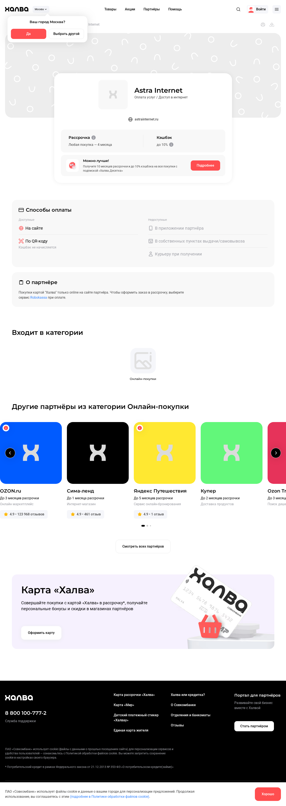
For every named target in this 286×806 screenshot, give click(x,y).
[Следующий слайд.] (276, 453)
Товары (110, 9)
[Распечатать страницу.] (263, 24)
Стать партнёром (254, 726)
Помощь (175, 9)
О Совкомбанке (183, 705)
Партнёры (152, 9)
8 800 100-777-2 (25, 713)
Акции (130, 9)
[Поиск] (238, 9)
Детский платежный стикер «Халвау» (136, 717)
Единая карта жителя (131, 730)
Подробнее (205, 165)
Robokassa (38, 297)
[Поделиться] (272, 24)
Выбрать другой (66, 34)
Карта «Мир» (124, 705)
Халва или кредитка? (188, 695)
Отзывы (177, 725)
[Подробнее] (93, 137)
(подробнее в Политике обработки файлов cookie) (109, 797)
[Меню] (276, 9)
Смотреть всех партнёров (143, 546)
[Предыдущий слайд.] (10, 453)
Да (28, 34)
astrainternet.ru (146, 119)
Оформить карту (41, 633)
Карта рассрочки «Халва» (134, 695)
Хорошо (268, 794)
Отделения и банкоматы (190, 715)
